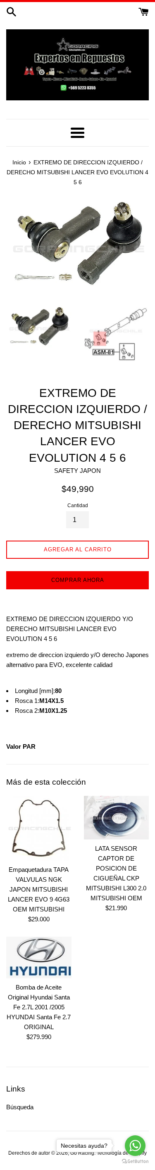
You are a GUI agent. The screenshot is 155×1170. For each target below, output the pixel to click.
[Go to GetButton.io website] (135, 1161)
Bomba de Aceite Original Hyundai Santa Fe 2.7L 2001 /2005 (39, 997)
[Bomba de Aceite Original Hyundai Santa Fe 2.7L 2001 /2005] (39, 957)
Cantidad (77, 505)
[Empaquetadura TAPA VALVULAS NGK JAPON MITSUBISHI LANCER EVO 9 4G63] (39, 828)
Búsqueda (19, 1107)
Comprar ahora (77, 580)
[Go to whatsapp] (135, 1145)
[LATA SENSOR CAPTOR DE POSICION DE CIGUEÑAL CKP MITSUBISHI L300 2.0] (116, 818)
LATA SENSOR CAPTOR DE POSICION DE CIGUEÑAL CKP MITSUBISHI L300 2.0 (116, 868)
